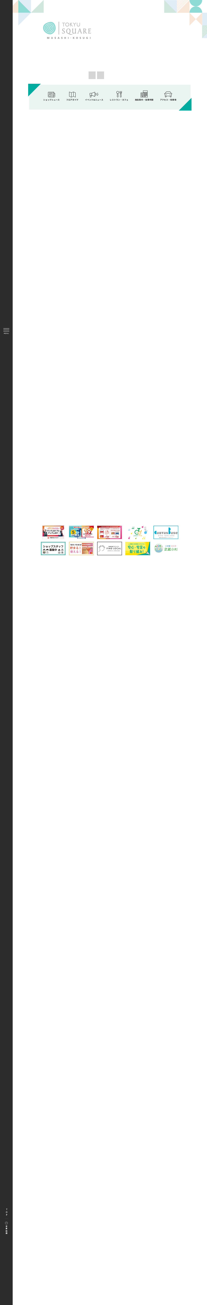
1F (69, 485)
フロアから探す (70, 470)
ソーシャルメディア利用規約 (107, 695)
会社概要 (82, 695)
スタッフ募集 (133, 695)
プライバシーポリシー (137, 688)
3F (150, 485)
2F (110, 485)
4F (69, 497)
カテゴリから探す (109, 471)
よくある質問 (80, 688)
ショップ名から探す (149, 471)
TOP (6, 1212)
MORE (144, 220)
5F (110, 497)
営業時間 (6, 1230)
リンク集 (116, 688)
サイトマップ (99, 688)
